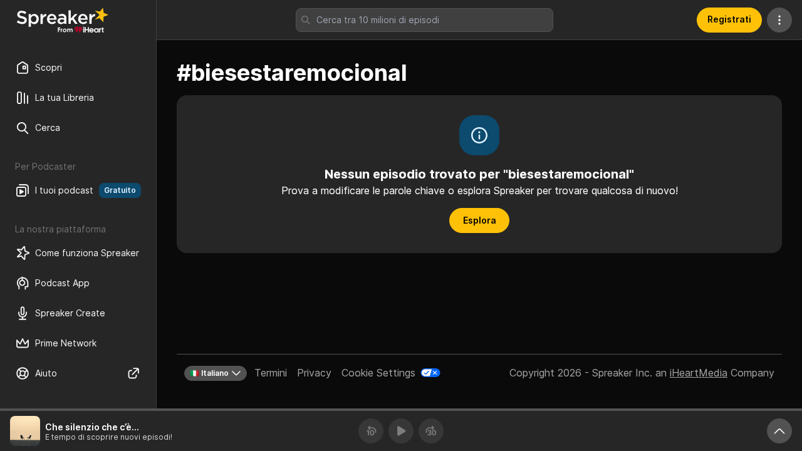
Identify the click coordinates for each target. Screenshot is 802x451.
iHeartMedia (698, 372)
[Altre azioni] (779, 20)
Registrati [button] (729, 19)
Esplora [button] (479, 220)
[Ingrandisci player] (779, 430)
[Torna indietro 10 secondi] (370, 430)
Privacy (314, 372)
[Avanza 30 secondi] (431, 430)
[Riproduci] (401, 430)
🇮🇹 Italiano (209, 373)
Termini (270, 372)
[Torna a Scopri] (62, 20)
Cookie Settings (378, 372)
